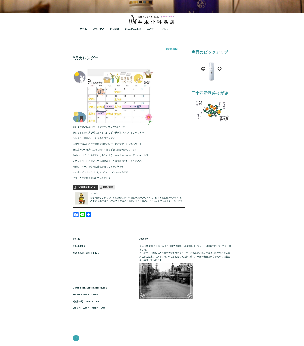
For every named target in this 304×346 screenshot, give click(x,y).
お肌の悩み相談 (133, 28)
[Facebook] (76, 338)
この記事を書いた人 (86, 187)
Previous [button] (203, 68)
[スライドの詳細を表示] (211, 69)
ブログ (165, 28)
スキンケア (98, 28)
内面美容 (114, 28)
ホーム (83, 28)
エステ (150, 28)
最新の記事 (108, 187)
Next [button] (219, 68)
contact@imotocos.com (94, 287)
